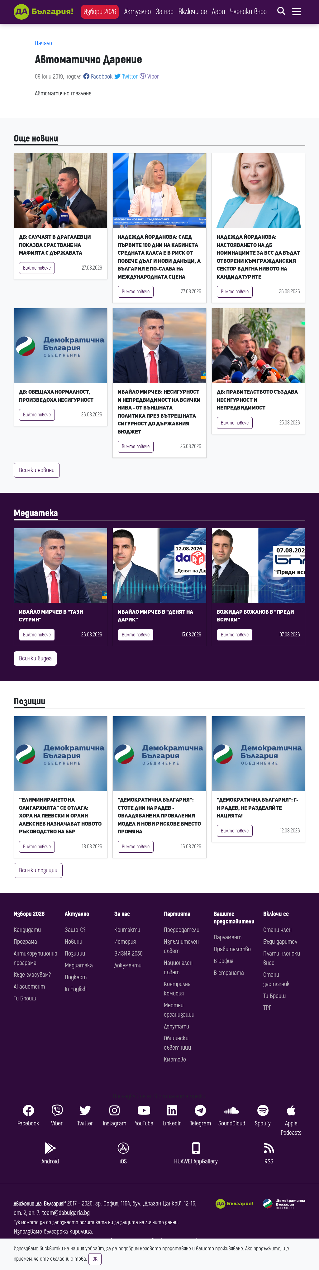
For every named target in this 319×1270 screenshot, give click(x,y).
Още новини (36, 138)
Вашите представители (234, 917)
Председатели (181, 930)
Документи (127, 965)
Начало (43, 43)
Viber (152, 76)
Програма (25, 942)
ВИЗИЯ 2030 (128, 953)
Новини (73, 942)
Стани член (277, 930)
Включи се (193, 11)
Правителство (232, 949)
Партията (177, 914)
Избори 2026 (99, 11)
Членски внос (248, 11)
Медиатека (36, 513)
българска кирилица (68, 1231)
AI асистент (29, 986)
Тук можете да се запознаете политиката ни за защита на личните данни (96, 1222)
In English (76, 989)
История (125, 942)
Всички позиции (38, 870)
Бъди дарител (280, 942)
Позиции (29, 701)
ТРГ (267, 1008)
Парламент (227, 937)
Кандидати (27, 930)
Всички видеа (35, 658)
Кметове (175, 1059)
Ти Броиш (25, 998)
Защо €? (75, 930)
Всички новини (37, 470)
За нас (165, 11)
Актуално (137, 11)
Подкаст (76, 977)
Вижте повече (37, 268)
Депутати (176, 1026)
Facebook (101, 76)
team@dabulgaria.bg (66, 1213)
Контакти (127, 930)
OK (95, 1259)
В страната (229, 973)
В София (223, 961)
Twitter (129, 76)
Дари (218, 11)
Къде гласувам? (32, 975)
